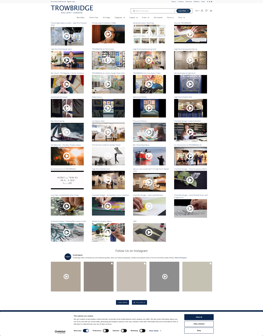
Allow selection (199, 324)
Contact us (181, 1)
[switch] (106, 330)
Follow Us (140, 302)
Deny (199, 330)
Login (73, 1)
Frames (203, 1)
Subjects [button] (132, 17)
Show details (154, 331)
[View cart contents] (211, 10)
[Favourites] (206, 10)
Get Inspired (158, 17)
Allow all (199, 317)
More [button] (180, 17)
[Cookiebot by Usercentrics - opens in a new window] (60, 332)
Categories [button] (119, 17)
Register (69, 1)
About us (174, 1)
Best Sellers (81, 17)
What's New (93, 17)
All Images (106, 17)
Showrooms (189, 1)
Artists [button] (144, 17)
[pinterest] (211, 1)
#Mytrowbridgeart (181, 258)
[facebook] (207, 1)
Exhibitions (196, 1)
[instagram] (209, 1)
